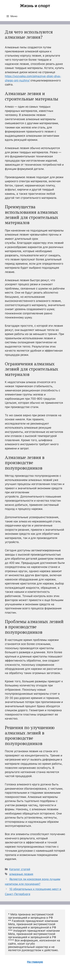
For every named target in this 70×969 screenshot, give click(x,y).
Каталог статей (19, 869)
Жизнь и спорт (35, 5)
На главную (35, 961)
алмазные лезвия (21, 874)
